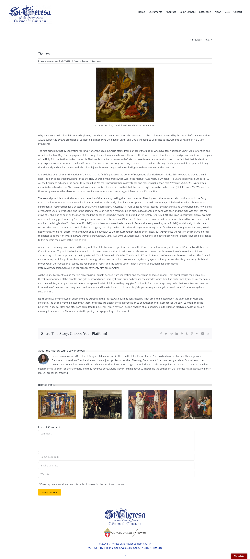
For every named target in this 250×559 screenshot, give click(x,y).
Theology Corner (81, 61)
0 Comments (95, 61)
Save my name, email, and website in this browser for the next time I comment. (84, 484)
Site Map (157, 547)
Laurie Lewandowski (49, 61)
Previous (197, 39)
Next (206, 39)
